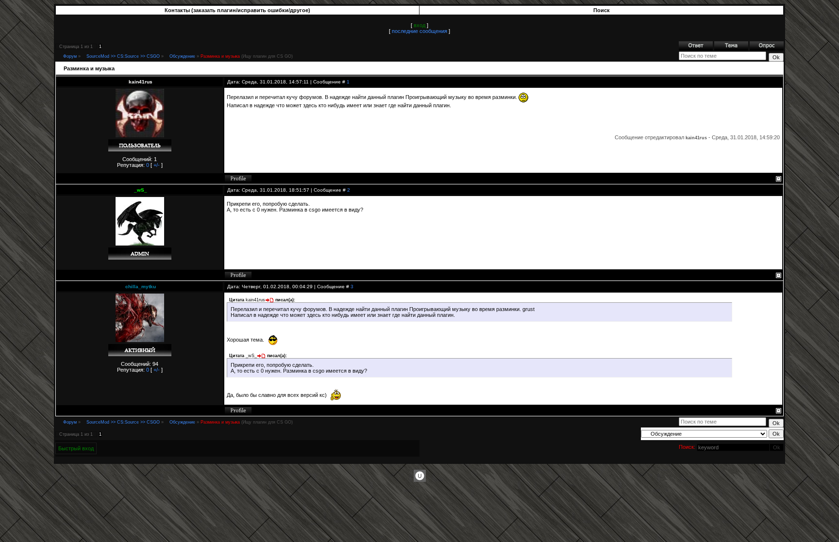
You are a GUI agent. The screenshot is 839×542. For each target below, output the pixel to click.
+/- (156, 165)
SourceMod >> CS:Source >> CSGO (123, 56)
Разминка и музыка (220, 56)
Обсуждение (182, 56)
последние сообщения (419, 31)
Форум (70, 56)
